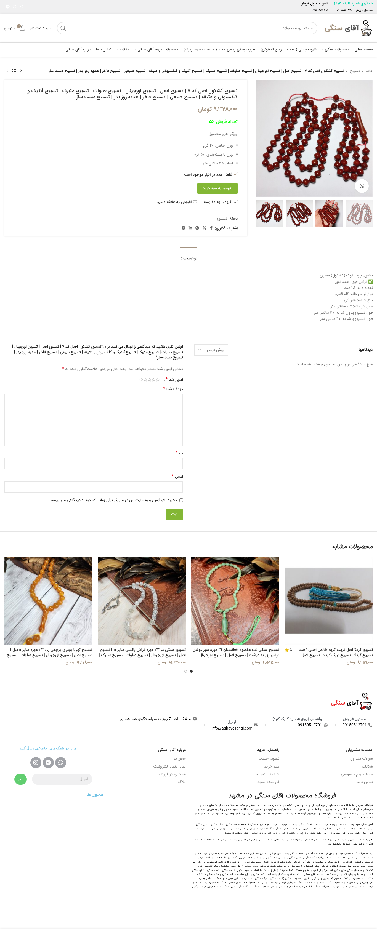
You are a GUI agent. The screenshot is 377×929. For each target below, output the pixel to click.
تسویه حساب (268, 758)
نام (179, 453)
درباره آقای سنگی (172, 750)
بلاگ (182, 782)
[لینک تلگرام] (7, 7)
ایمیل (177, 476)
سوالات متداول (361, 758)
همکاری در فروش (172, 774)
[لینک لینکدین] (190, 228)
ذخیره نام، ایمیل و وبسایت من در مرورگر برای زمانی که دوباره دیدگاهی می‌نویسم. (113, 500)
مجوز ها (180, 758)
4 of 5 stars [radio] (145, 380)
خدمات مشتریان (359, 750)
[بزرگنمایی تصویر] (362, 186)
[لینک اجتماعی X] (204, 228)
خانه (369, 71)
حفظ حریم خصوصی (357, 774)
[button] (366, 213)
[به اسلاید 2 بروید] (185, 671)
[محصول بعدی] (7, 71)
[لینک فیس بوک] (211, 228)
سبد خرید (271, 766)
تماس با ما (365, 782)
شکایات (367, 766)
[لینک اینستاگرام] (21, 7)
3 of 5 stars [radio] (149, 380)
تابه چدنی (257, 833)
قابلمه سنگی (276, 878)
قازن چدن (272, 833)
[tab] (188, 255)
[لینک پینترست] (197, 228)
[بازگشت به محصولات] (14, 71)
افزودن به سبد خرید (217, 188)
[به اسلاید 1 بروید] (191, 671)
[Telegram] (48, 762)
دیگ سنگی (217, 825)
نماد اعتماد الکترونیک (169, 766)
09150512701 (345, 10)
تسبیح (355, 71)
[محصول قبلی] (20, 71)
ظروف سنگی (252, 866)
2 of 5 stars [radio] (154, 380)
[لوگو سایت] (348, 28)
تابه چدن (303, 833)
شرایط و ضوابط (267, 774)
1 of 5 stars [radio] (158, 380)
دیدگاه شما (173, 389)
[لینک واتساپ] (14, 7)
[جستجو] (63, 28)
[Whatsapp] (60, 762)
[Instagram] (35, 762)
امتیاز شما (174, 379)
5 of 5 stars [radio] (141, 380)
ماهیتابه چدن (288, 833)
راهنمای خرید (268, 750)
